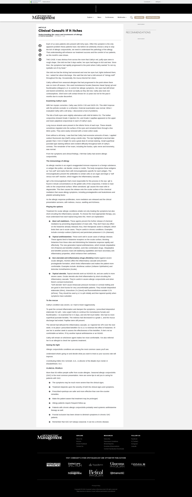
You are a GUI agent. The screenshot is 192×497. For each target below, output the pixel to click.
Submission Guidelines (111, 441)
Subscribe (139, 17)
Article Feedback (81, 444)
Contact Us (79, 446)
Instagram (134, 444)
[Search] (131, 17)
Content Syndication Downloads (114, 449)
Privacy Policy (96, 485)
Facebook (134, 439)
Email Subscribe (152, 17)
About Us (79, 439)
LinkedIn (133, 446)
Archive (78, 441)
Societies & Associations (111, 446)
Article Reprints (109, 444)
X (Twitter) (134, 441)
